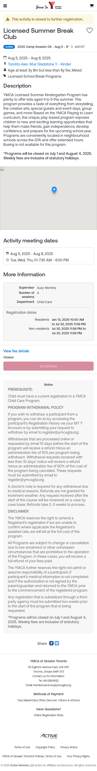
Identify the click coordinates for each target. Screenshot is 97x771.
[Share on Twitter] (57, 644)
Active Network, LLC (22, 765)
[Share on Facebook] (51, 644)
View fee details (16, 351)
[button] (89, 30)
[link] (39, 64)
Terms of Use (53, 756)
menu (5, 5)
